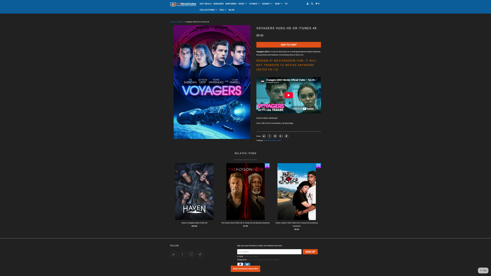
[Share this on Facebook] (269, 136)
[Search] (312, 3)
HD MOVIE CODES (250, 256)
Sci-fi (273, 140)
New (277, 4)
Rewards (218, 4)
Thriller (278, 140)
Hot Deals (206, 4)
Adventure (267, 140)
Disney (266, 4)
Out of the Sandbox (255, 260)
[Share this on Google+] (280, 136)
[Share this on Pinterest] (275, 136)
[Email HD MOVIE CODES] (201, 254)
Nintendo (231, 4)
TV (286, 4)
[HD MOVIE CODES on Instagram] (192, 254)
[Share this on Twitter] (263, 136)
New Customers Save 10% (245, 268)
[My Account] (308, 3)
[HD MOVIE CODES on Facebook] (183, 254)
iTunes (253, 4)
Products (180, 22)
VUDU (241, 4)
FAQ (222, 10)
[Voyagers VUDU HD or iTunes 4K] (212, 82)
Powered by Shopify (271, 260)
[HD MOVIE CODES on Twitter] (174, 254)
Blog (232, 10)
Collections (207, 10)
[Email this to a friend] (286, 136)
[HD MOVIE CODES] (183, 5)
